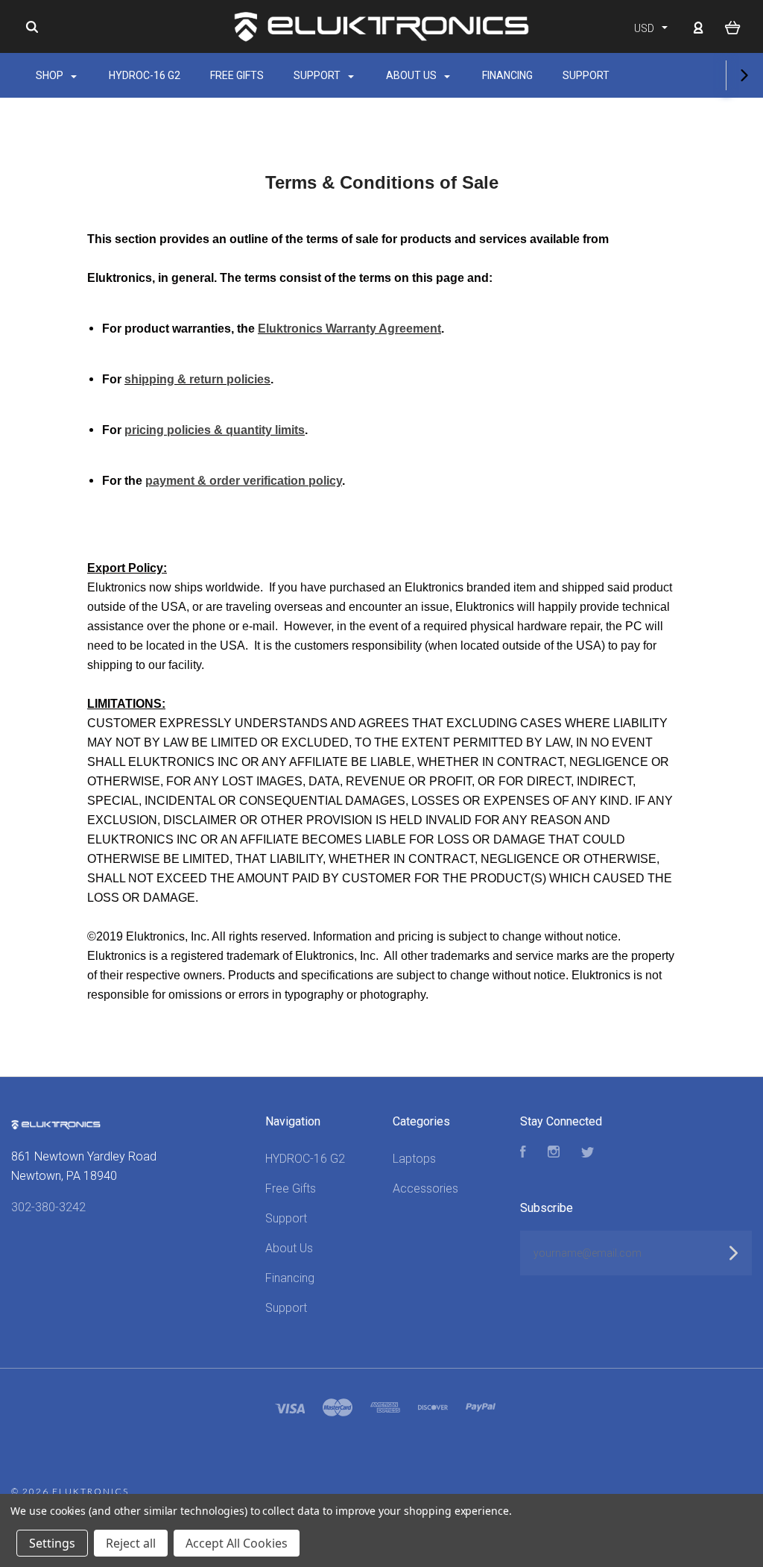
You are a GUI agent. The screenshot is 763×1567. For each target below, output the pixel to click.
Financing (507, 75)
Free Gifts (237, 75)
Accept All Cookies (237, 1543)
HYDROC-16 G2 (144, 75)
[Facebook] (523, 1153)
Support (318, 75)
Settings (52, 1543)
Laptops (414, 1159)
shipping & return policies (197, 379)
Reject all (131, 1543)
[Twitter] (588, 1153)
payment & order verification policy (243, 480)
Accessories (425, 1188)
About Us (412, 75)
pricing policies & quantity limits (214, 430)
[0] (733, 27)
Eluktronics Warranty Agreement (349, 328)
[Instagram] (554, 1153)
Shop (51, 75)
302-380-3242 (48, 1207)
